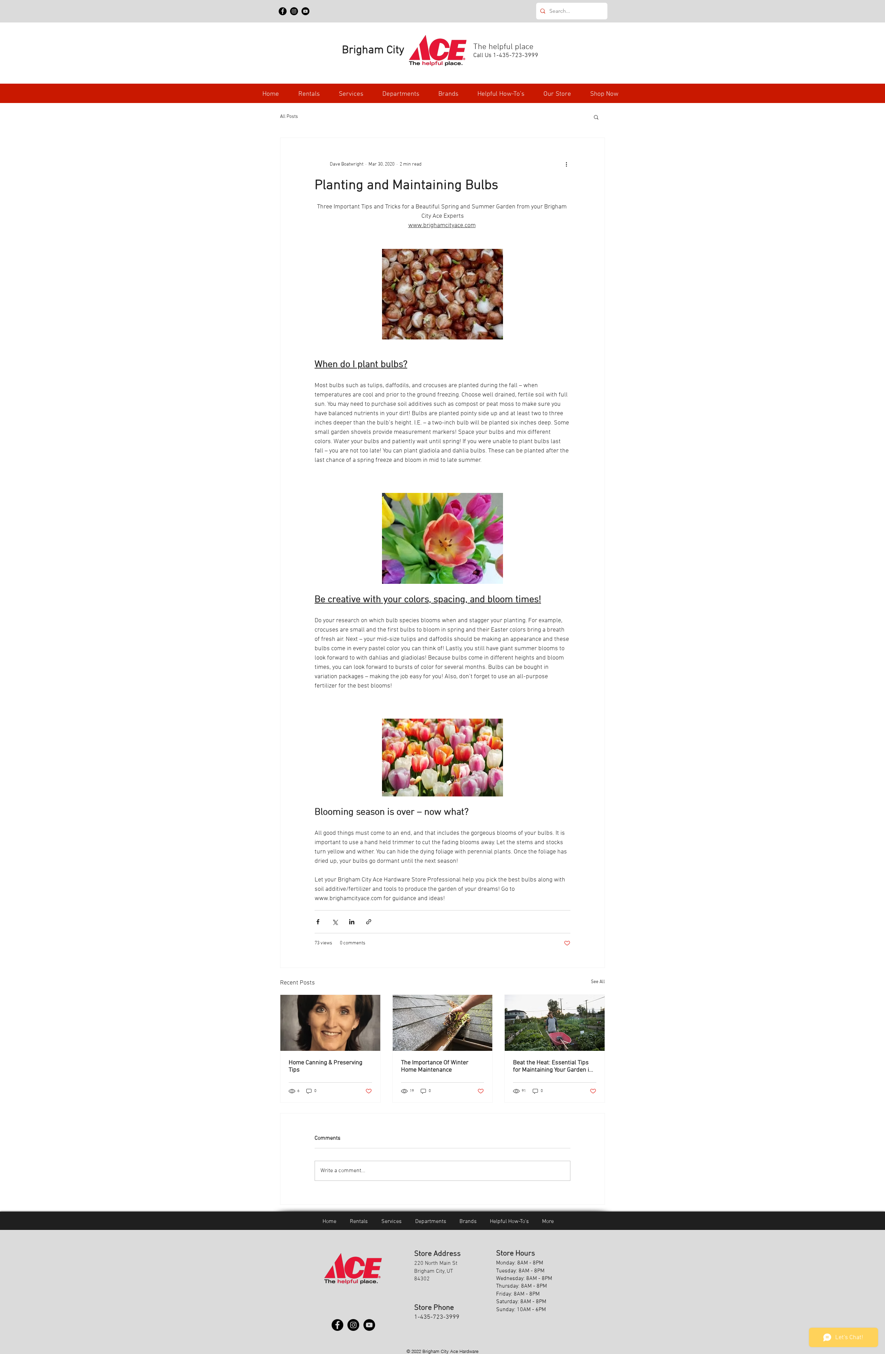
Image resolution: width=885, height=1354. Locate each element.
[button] (401, 94)
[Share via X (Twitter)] (335, 921)
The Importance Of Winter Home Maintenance (434, 1066)
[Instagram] (294, 11)
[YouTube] (305, 11)
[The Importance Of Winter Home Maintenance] (443, 1023)
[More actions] (566, 164)
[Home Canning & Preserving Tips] (330, 1023)
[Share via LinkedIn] (351, 921)
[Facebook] (283, 11)
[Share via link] (368, 921)
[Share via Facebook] (318, 921)
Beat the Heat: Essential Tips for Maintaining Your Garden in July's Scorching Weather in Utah (553, 1066)
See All (598, 982)
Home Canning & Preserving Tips (325, 1066)
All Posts (289, 117)
